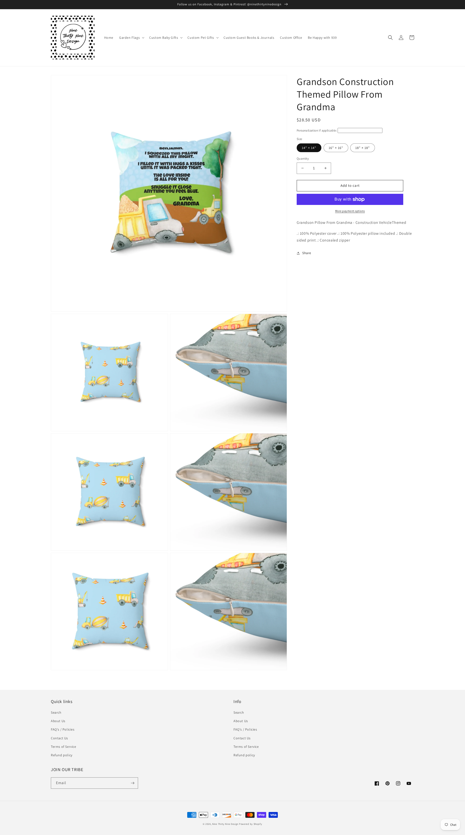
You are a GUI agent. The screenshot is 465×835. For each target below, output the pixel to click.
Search (56, 712)
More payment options (350, 211)
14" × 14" (309, 148)
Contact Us (59, 738)
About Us (58, 721)
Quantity (303, 158)
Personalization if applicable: (317, 130)
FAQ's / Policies (63, 729)
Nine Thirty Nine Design (225, 824)
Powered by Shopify (250, 824)
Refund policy (61, 755)
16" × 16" (336, 148)
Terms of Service (63, 746)
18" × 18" (362, 148)
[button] (131, 37)
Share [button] (306, 253)
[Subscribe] (132, 783)
